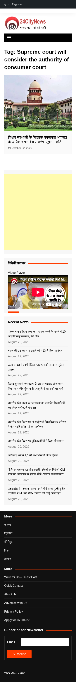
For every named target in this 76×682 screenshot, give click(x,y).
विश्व (6, 550)
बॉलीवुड (8, 541)
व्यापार (7, 559)
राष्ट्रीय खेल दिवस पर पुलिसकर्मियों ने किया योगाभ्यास (36, 441)
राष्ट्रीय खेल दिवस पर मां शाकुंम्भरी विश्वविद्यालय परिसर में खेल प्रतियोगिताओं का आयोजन (37, 424)
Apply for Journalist (16, 620)
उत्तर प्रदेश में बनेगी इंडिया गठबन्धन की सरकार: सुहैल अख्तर (36, 367)
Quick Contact (13, 585)
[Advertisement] (38, 212)
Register (17, 4)
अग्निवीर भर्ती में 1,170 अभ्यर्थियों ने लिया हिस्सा (33, 455)
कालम (7, 524)
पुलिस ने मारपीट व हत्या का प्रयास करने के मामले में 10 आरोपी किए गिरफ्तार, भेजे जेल (37, 334)
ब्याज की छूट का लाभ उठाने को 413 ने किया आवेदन (35, 350)
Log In (5, 4)
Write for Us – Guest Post (20, 577)
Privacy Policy (13, 611)
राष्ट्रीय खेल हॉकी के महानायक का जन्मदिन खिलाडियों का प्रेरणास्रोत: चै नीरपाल (36, 405)
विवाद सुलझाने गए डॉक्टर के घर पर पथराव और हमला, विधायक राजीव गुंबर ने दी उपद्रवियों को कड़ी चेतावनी (36, 386)
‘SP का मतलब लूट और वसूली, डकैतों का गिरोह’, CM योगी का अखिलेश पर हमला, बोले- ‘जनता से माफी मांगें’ (36, 472)
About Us (10, 594)
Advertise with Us (15, 602)
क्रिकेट (8, 533)
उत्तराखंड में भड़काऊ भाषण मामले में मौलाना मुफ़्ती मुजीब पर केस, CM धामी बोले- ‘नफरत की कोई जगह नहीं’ (36, 491)
